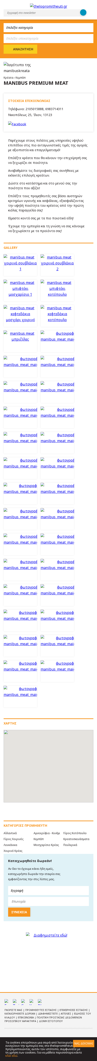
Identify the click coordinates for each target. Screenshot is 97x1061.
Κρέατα (9, 78)
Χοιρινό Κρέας (13, 851)
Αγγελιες (66, 1013)
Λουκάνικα (10, 845)
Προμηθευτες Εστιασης (41, 1010)
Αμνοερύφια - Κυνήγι (47, 833)
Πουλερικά (70, 845)
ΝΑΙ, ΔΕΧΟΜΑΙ (83, 1043)
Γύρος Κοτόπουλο (75, 833)
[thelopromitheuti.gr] (48, 6)
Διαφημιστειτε (48, 1013)
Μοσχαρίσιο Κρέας (46, 845)
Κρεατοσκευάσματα (76, 839)
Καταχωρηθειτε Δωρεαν (20, 1013)
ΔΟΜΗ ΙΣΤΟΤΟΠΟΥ (51, 1021)
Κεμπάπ (20, 78)
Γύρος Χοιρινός (13, 839)
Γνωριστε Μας (14, 1010)
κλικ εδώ (11, 1056)
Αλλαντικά (10, 833)
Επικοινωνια (26, 1017)
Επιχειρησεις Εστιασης (74, 1010)
